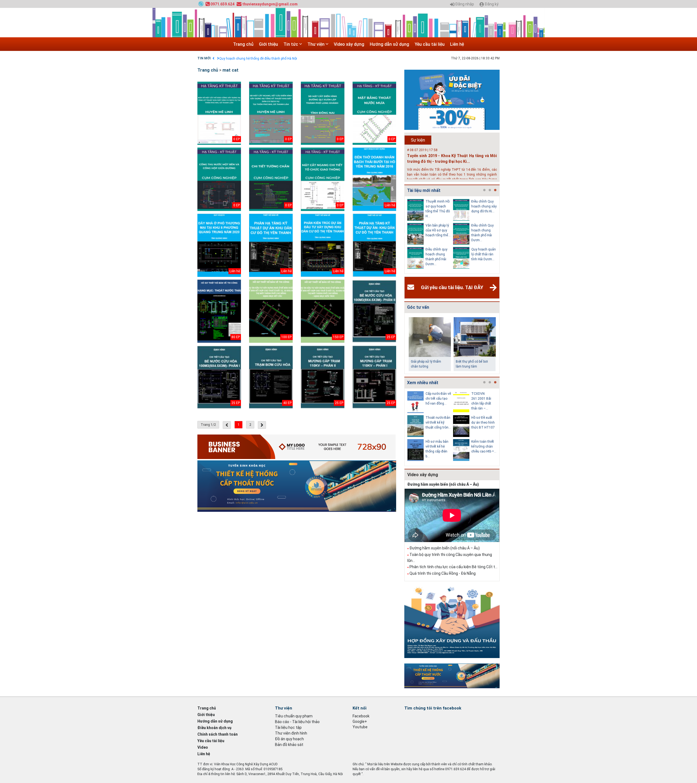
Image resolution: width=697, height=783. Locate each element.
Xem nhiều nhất (422, 382)
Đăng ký (491, 4)
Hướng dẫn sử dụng (389, 44)
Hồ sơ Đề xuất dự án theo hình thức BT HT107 (483, 422)
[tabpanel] (430, 235)
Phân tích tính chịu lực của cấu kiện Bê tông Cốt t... (453, 567)
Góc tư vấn (418, 307)
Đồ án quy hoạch (289, 739)
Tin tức (291, 44)
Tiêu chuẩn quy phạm (294, 716)
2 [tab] (490, 190)
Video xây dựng (349, 44)
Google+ (360, 721)
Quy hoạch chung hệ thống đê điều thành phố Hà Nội (258, 58)
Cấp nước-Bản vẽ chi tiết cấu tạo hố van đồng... (438, 398)
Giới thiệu (268, 44)
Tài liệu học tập (288, 727)
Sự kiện (418, 140)
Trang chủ (243, 44)
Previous (403, 235)
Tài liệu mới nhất (424, 190)
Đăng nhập (464, 4)
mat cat (230, 70)
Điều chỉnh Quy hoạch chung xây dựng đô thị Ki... (484, 206)
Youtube (360, 727)
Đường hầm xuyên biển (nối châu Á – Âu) (443, 484)
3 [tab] (495, 190)
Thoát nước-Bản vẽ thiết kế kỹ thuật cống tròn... (438, 422)
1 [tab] (484, 190)
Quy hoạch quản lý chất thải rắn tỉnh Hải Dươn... (483, 254)
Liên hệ (457, 44)
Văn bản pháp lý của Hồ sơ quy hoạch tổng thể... (438, 230)
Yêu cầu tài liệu (430, 44)
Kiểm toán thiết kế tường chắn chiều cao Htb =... (483, 446)
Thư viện (316, 44)
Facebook (361, 716)
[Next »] (262, 425)
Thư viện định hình (291, 733)
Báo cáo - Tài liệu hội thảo (297, 722)
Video (202, 747)
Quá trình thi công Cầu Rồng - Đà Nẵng (442, 573)
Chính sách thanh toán (217, 734)
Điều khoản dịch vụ (214, 728)
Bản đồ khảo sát (289, 744)
